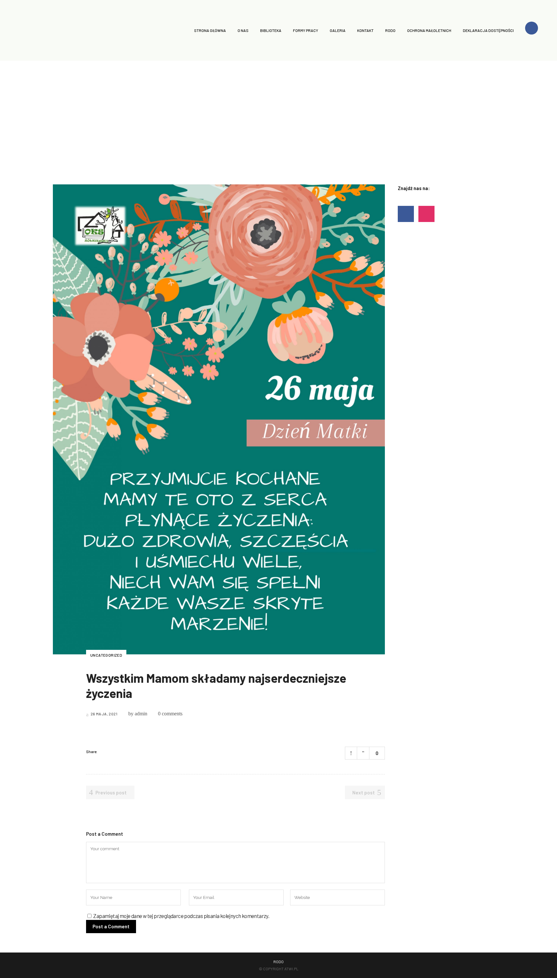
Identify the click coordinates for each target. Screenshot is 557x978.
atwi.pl (291, 968)
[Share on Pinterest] (129, 751)
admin (141, 713)
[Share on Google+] (120, 751)
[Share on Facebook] (104, 751)
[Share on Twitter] (112, 751)
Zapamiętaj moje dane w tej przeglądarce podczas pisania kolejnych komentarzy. (181, 915)
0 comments (170, 713)
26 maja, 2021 (103, 713)
